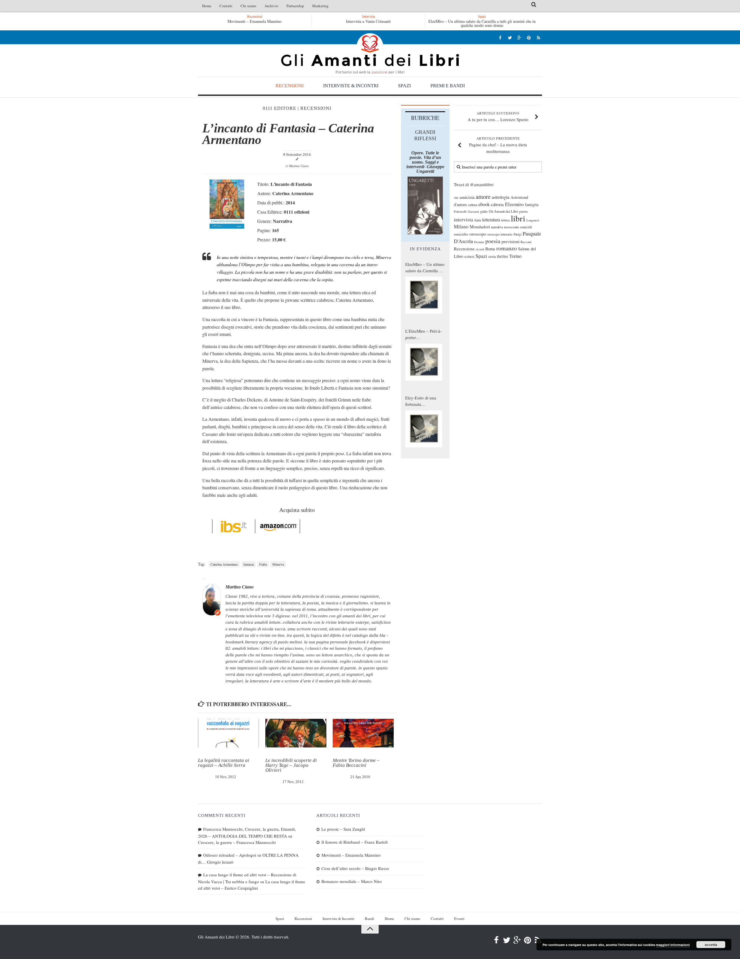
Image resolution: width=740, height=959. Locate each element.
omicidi (526, 226)
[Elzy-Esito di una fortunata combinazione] (423, 428)
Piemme (479, 242)
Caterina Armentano (224, 564)
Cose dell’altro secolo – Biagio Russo (355, 868)
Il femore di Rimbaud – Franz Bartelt (354, 842)
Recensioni (289, 85)
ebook (484, 204)
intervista (463, 219)
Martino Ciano (299, 166)
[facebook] (500, 37)
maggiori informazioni (673, 945)
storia (492, 256)
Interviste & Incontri (350, 85)
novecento (511, 227)
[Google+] (519, 37)
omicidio (461, 234)
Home (206, 5)
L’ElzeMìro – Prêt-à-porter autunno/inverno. (423, 334)
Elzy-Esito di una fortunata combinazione (420, 401)
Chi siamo (248, 5)
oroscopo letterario (500, 234)
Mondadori (480, 226)
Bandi (369, 918)
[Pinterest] (528, 37)
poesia (492, 241)
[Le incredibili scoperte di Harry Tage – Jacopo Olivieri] (295, 733)
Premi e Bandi (447, 85)
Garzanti (473, 211)
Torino (515, 256)
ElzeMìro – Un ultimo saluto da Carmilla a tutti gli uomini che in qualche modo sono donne (482, 23)
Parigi (517, 234)
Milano (461, 226)
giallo (484, 211)
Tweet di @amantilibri (473, 184)
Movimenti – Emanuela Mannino (254, 21)
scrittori (469, 256)
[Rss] (538, 37)
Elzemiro (514, 204)
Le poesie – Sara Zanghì (343, 829)
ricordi (480, 249)
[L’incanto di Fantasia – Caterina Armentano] (226, 227)
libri (518, 218)
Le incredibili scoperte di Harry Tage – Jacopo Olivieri (291, 765)
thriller (502, 256)
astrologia (500, 197)
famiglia (532, 204)
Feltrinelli (460, 211)
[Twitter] (509, 37)
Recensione (464, 248)
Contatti (225, 5)
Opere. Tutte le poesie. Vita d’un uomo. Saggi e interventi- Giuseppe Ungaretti (425, 162)
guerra (523, 211)
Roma (490, 248)
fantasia (248, 564)
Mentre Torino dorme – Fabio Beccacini (356, 763)
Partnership (295, 5)
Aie (456, 197)
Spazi (404, 85)
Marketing (320, 5)
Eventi (459, 918)
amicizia (467, 197)
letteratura (491, 219)
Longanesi (532, 220)
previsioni (510, 241)
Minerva (278, 564)
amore (483, 196)
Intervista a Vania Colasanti (368, 21)
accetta (711, 944)
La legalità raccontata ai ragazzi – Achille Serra (223, 763)
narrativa (497, 227)
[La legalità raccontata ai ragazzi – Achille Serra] (228, 733)
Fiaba (263, 564)
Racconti (526, 242)
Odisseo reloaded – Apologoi (229, 855)
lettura (505, 220)
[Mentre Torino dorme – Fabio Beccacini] (363, 733)
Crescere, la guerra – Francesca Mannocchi (237, 842)
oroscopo (477, 234)
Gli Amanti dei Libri (370, 53)
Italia (477, 220)
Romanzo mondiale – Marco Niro (351, 881)
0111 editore (279, 108)
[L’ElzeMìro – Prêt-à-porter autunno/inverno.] (423, 362)
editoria (497, 204)
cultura (472, 204)
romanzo (506, 248)
